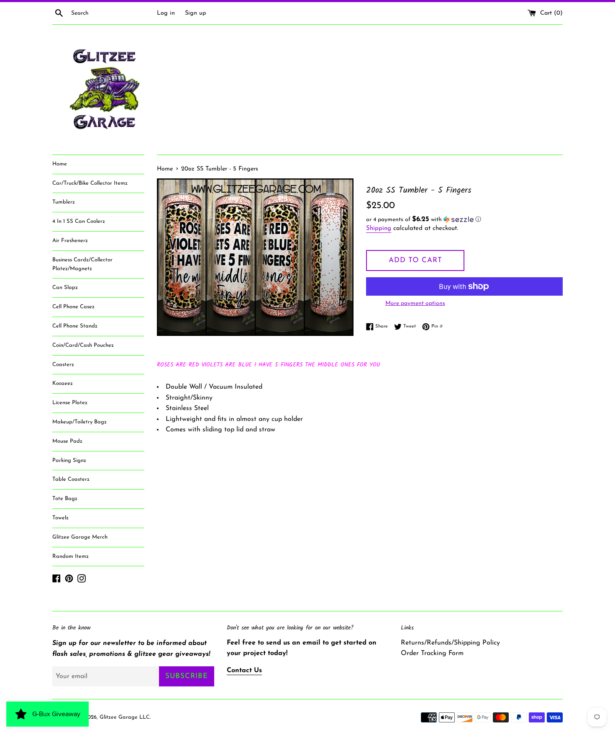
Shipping (378, 228)
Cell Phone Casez (73, 306)
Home (59, 164)
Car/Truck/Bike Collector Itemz (90, 183)
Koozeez (62, 383)
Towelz (60, 518)
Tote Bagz (64, 498)
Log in (166, 13)
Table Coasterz (71, 479)
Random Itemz (70, 556)
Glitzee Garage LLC (125, 717)
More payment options (415, 303)
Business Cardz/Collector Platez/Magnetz (82, 264)
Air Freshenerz (70, 240)
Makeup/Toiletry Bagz (79, 422)
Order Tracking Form (432, 653)
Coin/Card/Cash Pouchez (83, 345)
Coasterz (63, 364)
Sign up (195, 13)
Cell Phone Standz (74, 326)
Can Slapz (65, 287)
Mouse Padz (67, 441)
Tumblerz (63, 202)
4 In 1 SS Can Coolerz (78, 221)
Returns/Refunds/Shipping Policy (450, 643)
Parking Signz (69, 460)
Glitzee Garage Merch (80, 537)
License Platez (69, 402)
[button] (464, 220)
